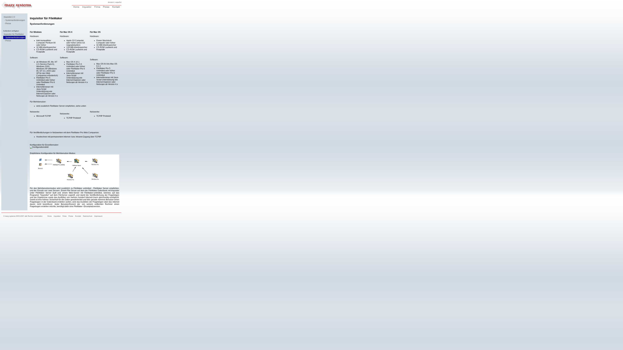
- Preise (7, 23)
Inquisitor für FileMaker (14, 34)
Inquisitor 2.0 (9, 17)
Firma (64, 216)
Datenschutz (87, 216)
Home (49, 216)
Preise (70, 216)
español (118, 2)
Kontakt (78, 216)
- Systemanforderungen (14, 20)
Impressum (98, 216)
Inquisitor (57, 216)
